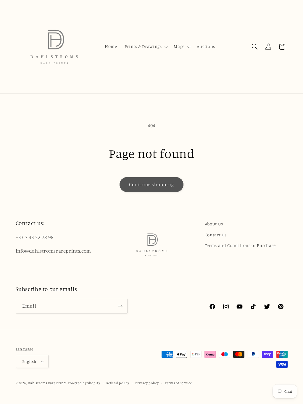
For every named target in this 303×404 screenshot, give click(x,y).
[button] (145, 46)
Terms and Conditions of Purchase (240, 245)
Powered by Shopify (84, 383)
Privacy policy (147, 383)
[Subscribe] (120, 306)
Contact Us (216, 234)
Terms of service (178, 383)
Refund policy (117, 383)
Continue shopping (151, 184)
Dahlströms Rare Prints (47, 383)
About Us (214, 223)
